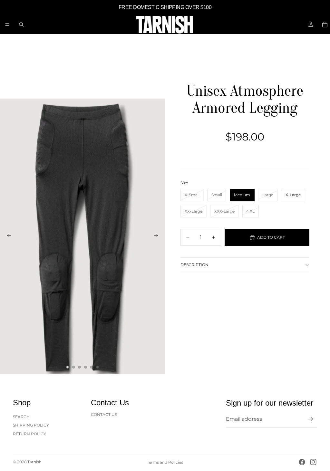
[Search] (21, 24)
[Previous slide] (7, 236)
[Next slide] (158, 236)
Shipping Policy (31, 425)
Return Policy (29, 433)
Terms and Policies (165, 462)
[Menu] (7, 24)
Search (21, 416)
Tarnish (34, 461)
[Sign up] (310, 419)
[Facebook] (302, 462)
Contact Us (104, 414)
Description (194, 264)
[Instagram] (313, 462)
